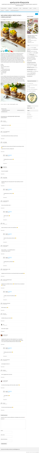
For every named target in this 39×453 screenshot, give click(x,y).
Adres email (2, 434)
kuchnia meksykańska (31, 57)
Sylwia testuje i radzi (6, 269)
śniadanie (29, 76)
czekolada (35, 49)
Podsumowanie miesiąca (15, 10)
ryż (36, 69)
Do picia (35, 8)
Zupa (20, 8)
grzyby (30, 52)
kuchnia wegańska (12, 104)
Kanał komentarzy (29, 116)
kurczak (35, 64)
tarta (37, 71)
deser (8, 104)
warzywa (33, 73)
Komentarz (3, 418)
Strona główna (3, 8)
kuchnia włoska (30, 64)
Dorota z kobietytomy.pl (7, 279)
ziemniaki (29, 74)
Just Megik (5, 142)
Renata (4, 370)
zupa (32, 74)
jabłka (34, 52)
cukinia (31, 49)
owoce (17, 104)
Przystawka (15, 8)
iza (3, 324)
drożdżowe (35, 51)
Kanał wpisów (29, 114)
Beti (4, 223)
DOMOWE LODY (30, 83)
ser (32, 71)
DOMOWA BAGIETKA (21, 110)
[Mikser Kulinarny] (32, 103)
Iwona (4, 403)
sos (35, 71)
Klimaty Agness (5, 245)
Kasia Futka (5, 177)
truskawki (28, 73)
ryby (35, 69)
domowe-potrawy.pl (6, 303)
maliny (31, 65)
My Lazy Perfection (6, 359)
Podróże (7, 10)
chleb (32, 47)
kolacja (32, 54)
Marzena (4, 313)
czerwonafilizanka (6, 131)
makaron (28, 65)
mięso (35, 65)
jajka (37, 52)
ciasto (28, 49)
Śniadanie (9, 8)
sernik (34, 71)
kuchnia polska (31, 59)
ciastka (34, 47)
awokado (28, 47)
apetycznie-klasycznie (19, 2)
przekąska (30, 69)
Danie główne (25, 8)
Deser (30, 8)
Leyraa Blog (28, 89)
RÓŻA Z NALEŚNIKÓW (31, 87)
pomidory (35, 67)
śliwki (34, 74)
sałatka (29, 71)
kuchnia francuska (34, 56)
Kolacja (2, 10)
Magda (4, 19)
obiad (28, 67)
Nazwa (2, 430)
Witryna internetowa (4, 439)
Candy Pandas (5, 380)
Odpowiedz (2, 138)
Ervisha (4, 121)
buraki (30, 47)
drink (31, 51)
